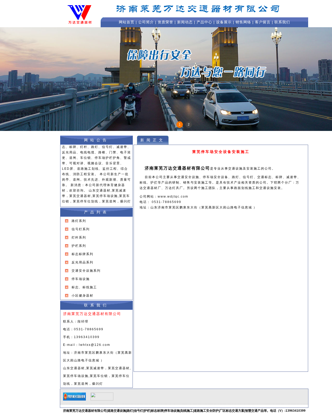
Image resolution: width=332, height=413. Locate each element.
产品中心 (204, 22)
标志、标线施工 (84, 287)
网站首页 (126, 22)
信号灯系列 (81, 229)
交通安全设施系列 (86, 270)
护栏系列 (79, 246)
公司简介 (146, 22)
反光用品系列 (82, 262)
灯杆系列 (79, 237)
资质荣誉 (165, 22)
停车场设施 (81, 279)
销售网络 (243, 22)
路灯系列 (79, 221)
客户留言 (263, 22)
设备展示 (224, 22)
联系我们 (282, 22)
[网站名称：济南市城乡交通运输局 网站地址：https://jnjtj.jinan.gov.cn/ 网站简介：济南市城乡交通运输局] (74, 399)
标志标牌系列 (82, 254)
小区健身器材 (82, 295)
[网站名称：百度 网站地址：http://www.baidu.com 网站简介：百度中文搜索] (102, 399)
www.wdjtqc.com (173, 196)
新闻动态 (185, 22)
